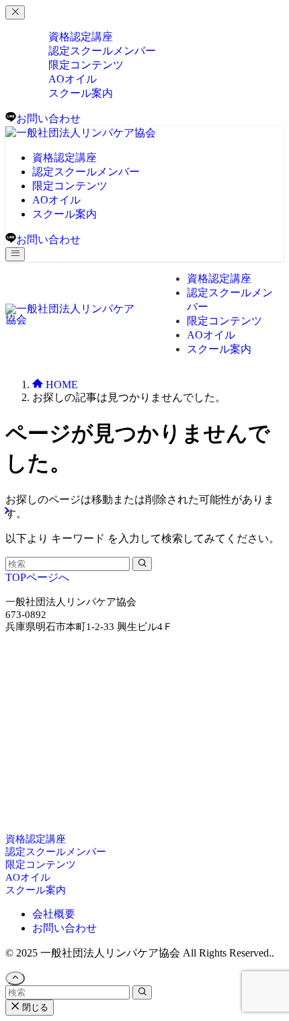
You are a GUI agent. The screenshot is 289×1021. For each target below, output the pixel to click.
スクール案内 (80, 93)
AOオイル (27, 877)
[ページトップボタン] (15, 978)
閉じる (33, 1007)
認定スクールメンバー (55, 851)
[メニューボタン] (15, 254)
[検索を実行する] (142, 564)
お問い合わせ (64, 928)
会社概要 (53, 914)
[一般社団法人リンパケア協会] (80, 132)
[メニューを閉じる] (15, 12)
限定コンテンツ (40, 864)
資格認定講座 (35, 839)
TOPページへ (37, 577)
